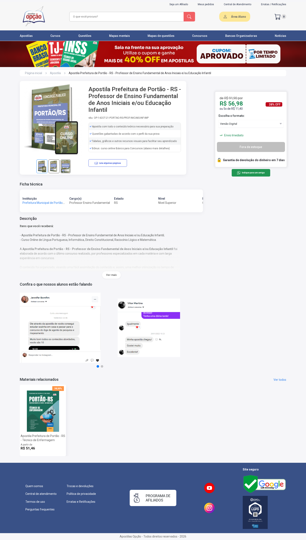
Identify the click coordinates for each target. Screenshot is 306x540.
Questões (84, 35)
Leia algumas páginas (110, 163)
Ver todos (280, 379)
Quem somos (34, 486)
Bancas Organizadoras (241, 35)
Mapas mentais (119, 35)
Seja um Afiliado (178, 4)
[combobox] (126, 16)
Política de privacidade (81, 493)
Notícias (280, 35)
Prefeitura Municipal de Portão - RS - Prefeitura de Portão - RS (63, 202)
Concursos (199, 35)
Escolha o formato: (232, 115)
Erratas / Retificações (273, 4)
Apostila (55, 73)
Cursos (55, 35)
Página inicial (33, 73)
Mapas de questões (161, 35)
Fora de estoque (251, 147)
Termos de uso (35, 501)
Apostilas (26, 35)
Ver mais (111, 275)
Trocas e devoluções (80, 486)
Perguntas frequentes (40, 509)
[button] (98, 366)
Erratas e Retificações (81, 501)
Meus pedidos (206, 4)
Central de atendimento (41, 493)
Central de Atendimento (237, 4)
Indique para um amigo (253, 173)
